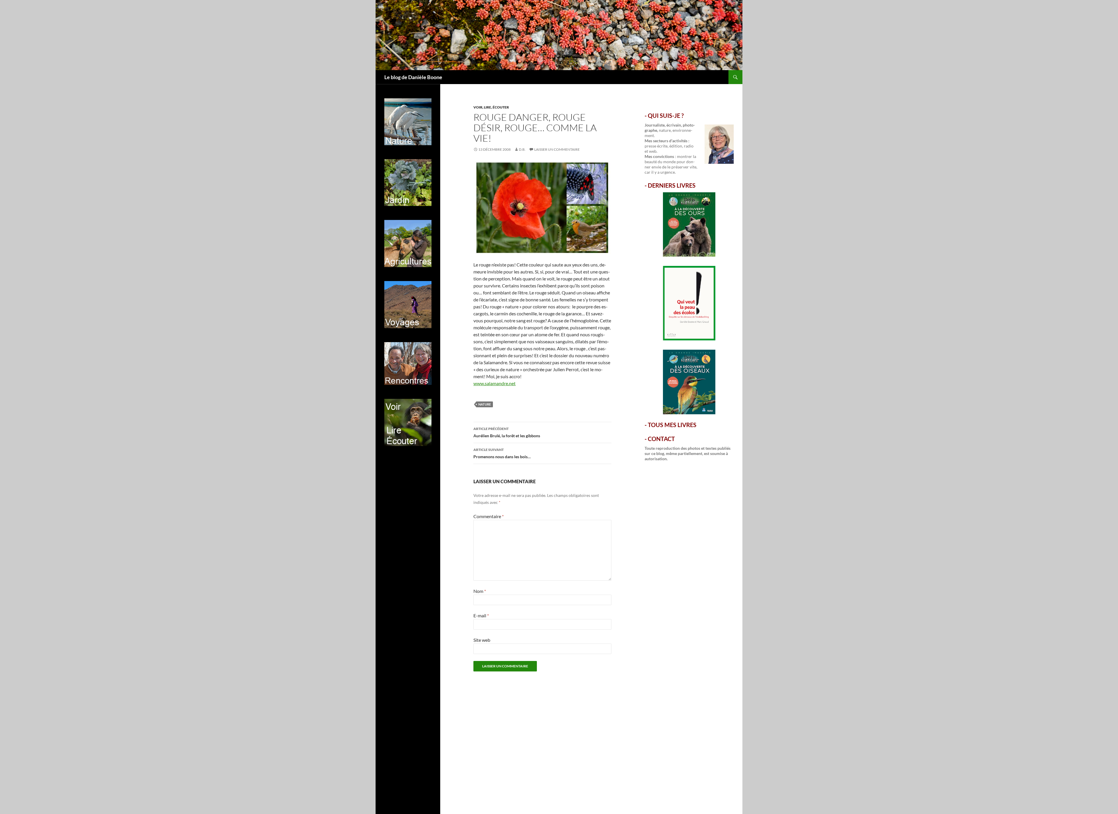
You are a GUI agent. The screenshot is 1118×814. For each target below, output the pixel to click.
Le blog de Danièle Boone (413, 77)
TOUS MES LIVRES (672, 424)
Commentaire (488, 516)
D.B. (522, 149)
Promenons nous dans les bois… (502, 453)
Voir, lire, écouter (491, 107)
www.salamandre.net (494, 383)
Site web (481, 640)
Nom (479, 591)
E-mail (481, 615)
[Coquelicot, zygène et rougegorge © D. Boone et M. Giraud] (542, 207)
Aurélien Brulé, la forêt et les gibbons (506, 432)
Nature (484, 404)
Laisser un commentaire (557, 149)
